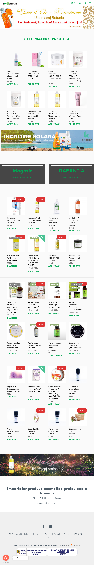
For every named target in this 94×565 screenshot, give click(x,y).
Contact (67, 534)
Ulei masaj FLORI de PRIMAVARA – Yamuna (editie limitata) (34, 114)
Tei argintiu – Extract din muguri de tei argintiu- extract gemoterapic (13, 307)
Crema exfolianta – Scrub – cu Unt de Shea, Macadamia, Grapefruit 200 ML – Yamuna (54, 393)
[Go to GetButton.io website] (6, 562)
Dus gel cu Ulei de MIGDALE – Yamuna (33, 431)
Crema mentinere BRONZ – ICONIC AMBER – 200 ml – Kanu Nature (55, 76)
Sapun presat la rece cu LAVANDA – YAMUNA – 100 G (34, 390)
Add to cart (12, 84)
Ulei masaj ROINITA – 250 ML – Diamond (53, 258)
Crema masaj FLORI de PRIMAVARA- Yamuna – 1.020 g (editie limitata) (75, 76)
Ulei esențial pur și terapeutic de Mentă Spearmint (54, 346)
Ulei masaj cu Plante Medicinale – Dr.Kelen (53, 221)
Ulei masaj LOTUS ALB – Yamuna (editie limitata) (54, 114)
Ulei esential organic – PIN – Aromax (53, 431)
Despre (48, 534)
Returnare (37, 534)
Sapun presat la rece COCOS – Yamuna (75, 431)
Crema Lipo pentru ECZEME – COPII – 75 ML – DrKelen (34, 75)
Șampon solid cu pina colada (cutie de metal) (13, 345)
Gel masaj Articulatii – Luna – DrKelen (13, 220)
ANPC (47, 538)
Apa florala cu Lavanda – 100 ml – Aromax (34, 345)
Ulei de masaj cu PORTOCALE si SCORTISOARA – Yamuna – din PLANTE (34, 260)
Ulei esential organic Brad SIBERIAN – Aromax (74, 390)
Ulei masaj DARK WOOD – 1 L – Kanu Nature (13, 258)
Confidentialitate (23, 534)
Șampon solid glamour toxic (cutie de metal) (75, 345)
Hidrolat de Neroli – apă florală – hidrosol (54, 304)
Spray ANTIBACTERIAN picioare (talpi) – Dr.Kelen (13, 75)
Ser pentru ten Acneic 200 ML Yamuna (74, 258)
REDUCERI (77, 534)
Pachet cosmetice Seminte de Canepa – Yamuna (75, 306)
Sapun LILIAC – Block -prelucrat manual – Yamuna (13, 389)
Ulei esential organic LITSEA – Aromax (13, 431)
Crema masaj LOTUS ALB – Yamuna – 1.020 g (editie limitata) (13, 114)
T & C (11, 534)
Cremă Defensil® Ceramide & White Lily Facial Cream (75, 114)
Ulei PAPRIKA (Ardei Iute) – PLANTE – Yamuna (74, 221)
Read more (12, 266)
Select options (55, 356)
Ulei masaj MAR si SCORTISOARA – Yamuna (34, 220)
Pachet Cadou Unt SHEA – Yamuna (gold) (33, 304)
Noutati (57, 534)
